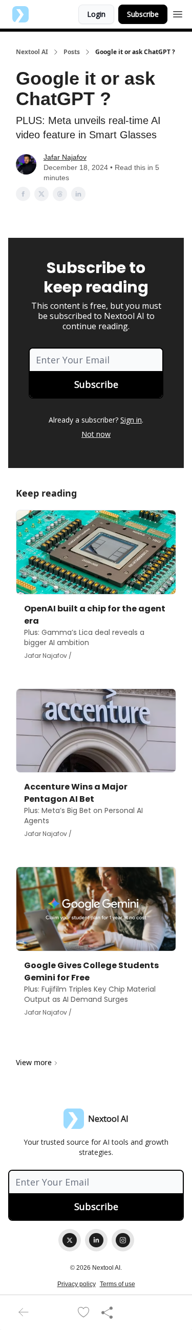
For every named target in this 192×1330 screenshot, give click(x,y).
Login (96, 14)
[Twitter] (69, 1240)
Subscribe (143, 14)
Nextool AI (32, 52)
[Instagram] (123, 1240)
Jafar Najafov (65, 157)
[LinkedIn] (96, 1240)
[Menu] (178, 12)
